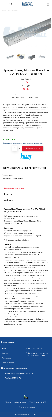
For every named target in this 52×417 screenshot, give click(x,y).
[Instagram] (10, 383)
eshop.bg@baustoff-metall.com (22, 373)
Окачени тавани (13, 10)
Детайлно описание (14, 188)
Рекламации (6, 358)
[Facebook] (4, 383)
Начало (4, 10)
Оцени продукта (7, 175)
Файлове (8, 200)
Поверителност (8, 363)
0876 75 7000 (17, 378)
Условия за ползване (34, 348)
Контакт (5, 353)
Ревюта (8, 194)
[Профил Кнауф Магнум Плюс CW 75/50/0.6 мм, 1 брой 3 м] (26, 50)
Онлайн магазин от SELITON (26, 415)
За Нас (4, 348)
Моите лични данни (27, 407)
